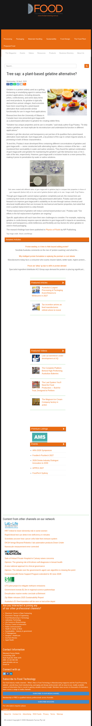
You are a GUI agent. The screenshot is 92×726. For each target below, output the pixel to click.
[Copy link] (24, 84)
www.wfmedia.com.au (10, 662)
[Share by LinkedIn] (11, 84)
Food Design (65, 39)
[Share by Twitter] (18, 84)
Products (52, 53)
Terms (52, 714)
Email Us (6, 664)
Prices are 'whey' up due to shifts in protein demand (46, 266)
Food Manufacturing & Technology (17, 618)
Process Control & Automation (15, 624)
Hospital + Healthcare (12, 635)
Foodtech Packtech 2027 (43, 455)
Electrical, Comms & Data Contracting (18, 613)
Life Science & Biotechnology (15, 622)
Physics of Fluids (53, 230)
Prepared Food (9, 46)
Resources (41, 53)
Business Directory (66, 53)
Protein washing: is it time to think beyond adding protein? (47, 247)
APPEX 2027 (38, 468)
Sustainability (51, 39)
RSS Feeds (37, 714)
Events (22, 53)
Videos (31, 53)
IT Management (10, 633)
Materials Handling (35, 39)
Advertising (27, 714)
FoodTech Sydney (40, 473)
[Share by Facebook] (7, 84)
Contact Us (17, 714)
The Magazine (10, 53)
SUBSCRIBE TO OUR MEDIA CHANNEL (46, 693)
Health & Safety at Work (13, 629)
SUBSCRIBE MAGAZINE (46, 702)
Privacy (46, 714)
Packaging (20, 39)
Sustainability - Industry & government (18, 631)
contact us (6, 709)
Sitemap (60, 714)
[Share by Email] (21, 84)
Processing (8, 39)
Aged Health (9, 640)
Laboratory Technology (13, 620)
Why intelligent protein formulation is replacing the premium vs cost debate (47, 256)
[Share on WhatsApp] (14, 84)
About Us (80, 53)
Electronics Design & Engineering (17, 615)
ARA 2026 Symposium (42, 450)
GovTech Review (11, 638)
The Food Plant (80, 39)
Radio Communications (13, 627)
